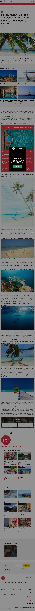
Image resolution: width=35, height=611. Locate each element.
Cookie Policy (19, 158)
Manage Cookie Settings (17, 168)
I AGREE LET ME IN (17, 166)
